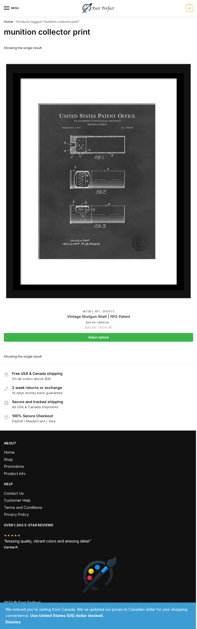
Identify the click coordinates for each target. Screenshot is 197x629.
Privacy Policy (16, 514)
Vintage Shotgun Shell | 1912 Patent (98, 316)
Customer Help (17, 500)
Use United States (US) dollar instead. (67, 615)
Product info (15, 473)
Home (8, 22)
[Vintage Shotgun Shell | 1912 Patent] (98, 180)
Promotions (14, 466)
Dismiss (13, 622)
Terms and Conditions (23, 507)
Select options (98, 337)
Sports (108, 311)
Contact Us (14, 493)
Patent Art (92, 311)
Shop (8, 459)
